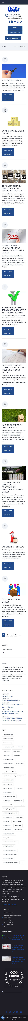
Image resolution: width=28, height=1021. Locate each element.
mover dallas (19, 788)
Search (14, 653)
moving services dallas (9, 833)
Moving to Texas (7, 837)
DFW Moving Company (9, 759)
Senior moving (7, 920)
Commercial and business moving (12, 915)
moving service (7, 829)
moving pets (18, 825)
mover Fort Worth (8, 792)
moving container (8, 817)
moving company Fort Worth (10, 813)
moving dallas (19, 817)
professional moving (8, 858)
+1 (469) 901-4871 (14, 14)
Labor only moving (8, 922)
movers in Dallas (18, 800)
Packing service (8, 917)
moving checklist (8, 804)
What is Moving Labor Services (11, 700)
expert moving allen (19, 776)
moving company (20, 804)
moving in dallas (7, 825)
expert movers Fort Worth (10, 771)
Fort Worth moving (8, 788)
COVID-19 (20, 747)
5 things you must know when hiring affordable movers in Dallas (12, 713)
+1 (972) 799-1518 (14, 17)
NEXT (20, 635)
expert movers (19, 763)
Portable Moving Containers (10, 842)
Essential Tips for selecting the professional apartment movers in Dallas (12, 487)
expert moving (7, 776)
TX (22, 862)
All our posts (7, 927)
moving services (18, 829)
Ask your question (14, 38)
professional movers (8, 846)
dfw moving (17, 755)
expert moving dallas (8, 780)
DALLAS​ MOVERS (8, 924)
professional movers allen (10, 850)
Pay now (15, 27)
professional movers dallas (10, 854)
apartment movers (8, 734)
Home (21, 46)
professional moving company (11, 862)
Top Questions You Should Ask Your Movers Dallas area (12, 188)
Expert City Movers (8, 763)
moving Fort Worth (17, 821)
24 (15, 635)
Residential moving (8, 913)
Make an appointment (15, 32)
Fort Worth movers (12, 80)
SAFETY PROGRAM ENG (9, 904)
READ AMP (7, 99)
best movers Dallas (8, 738)
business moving (8, 742)
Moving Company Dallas (9, 809)
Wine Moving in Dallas (13, 547)
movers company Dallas (9, 796)
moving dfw (6, 821)
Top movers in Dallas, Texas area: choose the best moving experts (14, 310)
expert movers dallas (9, 767)
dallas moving (7, 755)
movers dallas (7, 800)
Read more (8, 95)
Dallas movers (17, 751)
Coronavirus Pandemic (9, 747)
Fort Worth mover (8, 784)
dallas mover (7, 751)
